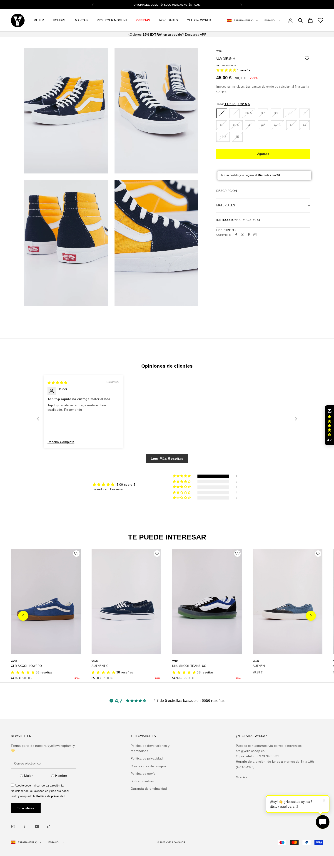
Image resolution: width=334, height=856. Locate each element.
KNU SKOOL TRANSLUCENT (190, 666)
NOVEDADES (168, 20)
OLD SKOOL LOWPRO (26, 666)
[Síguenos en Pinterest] (25, 826)
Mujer (28, 775)
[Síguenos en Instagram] (13, 826)
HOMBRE (59, 20)
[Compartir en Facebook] (236, 235)
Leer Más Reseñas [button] (167, 458)
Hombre (61, 775)
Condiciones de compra (148, 766)
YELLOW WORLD (199, 20)
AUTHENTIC (100, 666)
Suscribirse (25, 808)
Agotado (263, 154)
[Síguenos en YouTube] (37, 826)
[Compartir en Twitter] (242, 235)
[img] (57, 382)
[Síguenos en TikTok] (48, 826)
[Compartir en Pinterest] (249, 235)
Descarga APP (195, 34)
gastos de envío (263, 86)
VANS (219, 51)
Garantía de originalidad (149, 788)
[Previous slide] (38, 418)
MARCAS (81, 20)
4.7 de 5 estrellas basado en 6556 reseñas (189, 701)
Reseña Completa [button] (60, 442)
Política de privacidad (50, 796)
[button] (226, 70)
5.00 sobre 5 (126, 484)
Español (270, 20)
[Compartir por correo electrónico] (255, 235)
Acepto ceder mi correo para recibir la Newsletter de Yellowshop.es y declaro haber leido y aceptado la (40, 791)
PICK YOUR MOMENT (112, 20)
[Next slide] (296, 418)
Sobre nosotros (142, 781)
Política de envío (143, 773)
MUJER (39, 20)
